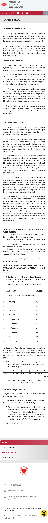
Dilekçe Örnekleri (8, 448)
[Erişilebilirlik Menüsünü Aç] (44, 513)
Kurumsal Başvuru (9, 452)
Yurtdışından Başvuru (9, 457)
